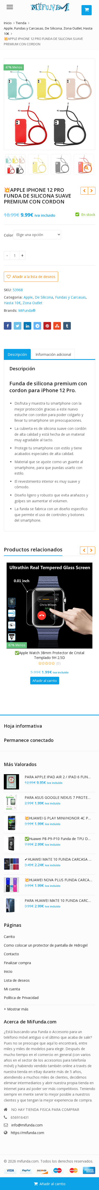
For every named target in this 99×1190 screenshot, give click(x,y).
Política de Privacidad (21, 997)
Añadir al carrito (52, 1183)
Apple (28, 297)
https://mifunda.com (27, 1132)
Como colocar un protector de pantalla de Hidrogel (46, 945)
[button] (90, 171)
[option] (49, 104)
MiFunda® (27, 310)
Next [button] (86, 103)
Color (8, 235)
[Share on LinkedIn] (27, 326)
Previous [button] (13, 103)
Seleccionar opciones (61, 680)
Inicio (8, 971)
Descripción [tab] (17, 354)
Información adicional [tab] (53, 354)
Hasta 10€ (12, 302)
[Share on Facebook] (7, 326)
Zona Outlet (32, 302)
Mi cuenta (12, 989)
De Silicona (44, 297)
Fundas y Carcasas (70, 297)
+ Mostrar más (16, 1009)
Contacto (11, 953)
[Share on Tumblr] (67, 326)
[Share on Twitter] (17, 326)
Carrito (9, 936)
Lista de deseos (17, 980)
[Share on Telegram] (37, 326)
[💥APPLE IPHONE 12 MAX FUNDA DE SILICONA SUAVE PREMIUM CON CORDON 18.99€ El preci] (91, 191)
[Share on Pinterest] (47, 326)
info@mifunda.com (27, 1125)
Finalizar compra (17, 962)
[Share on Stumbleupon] (57, 326)
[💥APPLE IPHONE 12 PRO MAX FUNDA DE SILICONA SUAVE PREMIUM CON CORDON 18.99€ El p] (84, 191)
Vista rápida (69, 653)
